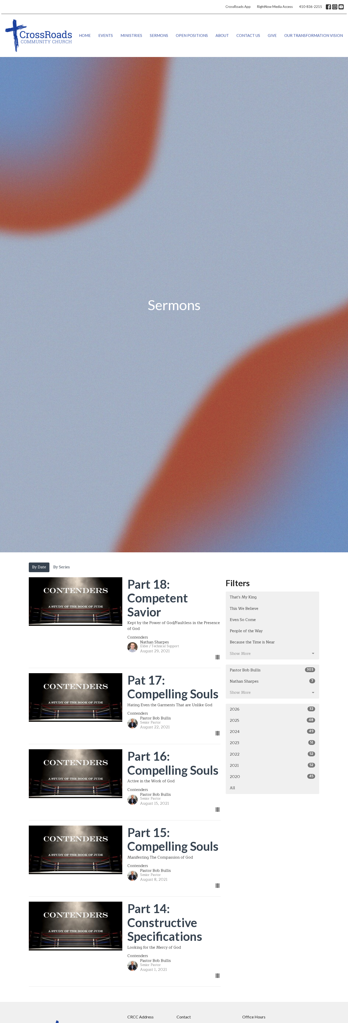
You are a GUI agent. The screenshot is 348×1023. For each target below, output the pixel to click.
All (232, 788)
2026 (271, 709)
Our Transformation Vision (313, 35)
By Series (61, 567)
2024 (271, 731)
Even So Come (243, 620)
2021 (271, 765)
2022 (271, 754)
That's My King (243, 597)
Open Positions (192, 35)
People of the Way (246, 631)
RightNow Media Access (275, 7)
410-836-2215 (310, 7)
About (222, 35)
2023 (271, 743)
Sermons (159, 35)
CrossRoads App (238, 7)
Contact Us (248, 35)
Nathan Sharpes (271, 681)
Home (85, 35)
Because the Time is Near (252, 642)
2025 (271, 720)
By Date (39, 567)
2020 (271, 776)
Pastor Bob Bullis (271, 670)
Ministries (131, 35)
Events (105, 35)
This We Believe (244, 609)
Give (272, 35)
